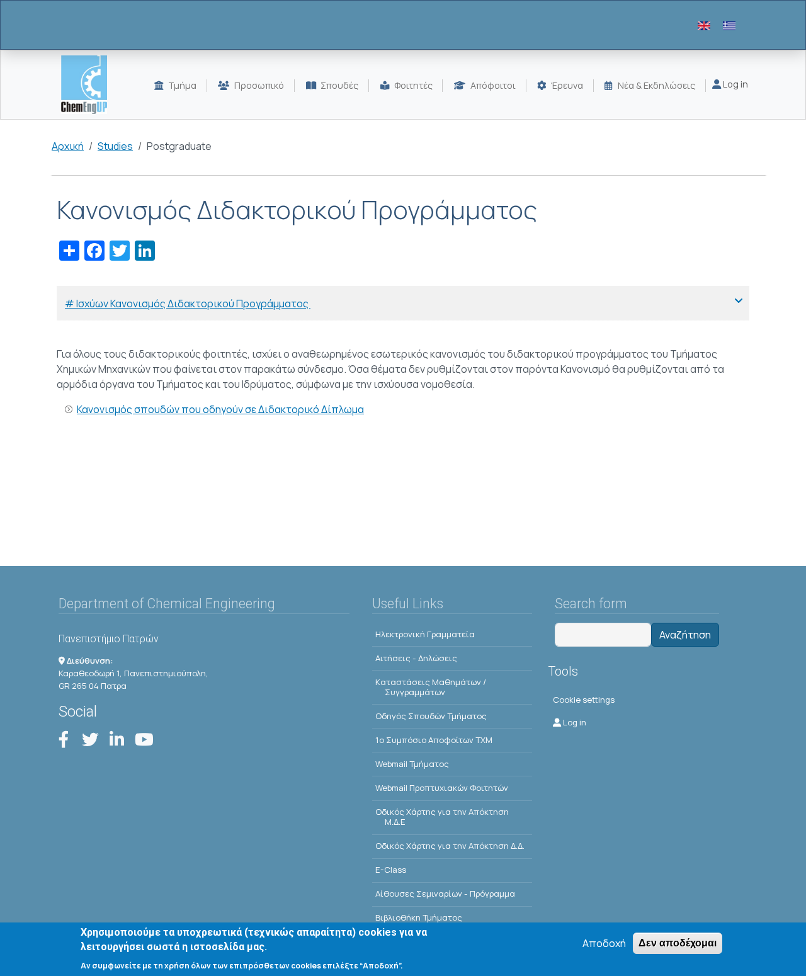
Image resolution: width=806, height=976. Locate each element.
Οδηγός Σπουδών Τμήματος (431, 716)
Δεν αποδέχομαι (678, 943)
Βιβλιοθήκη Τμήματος (418, 917)
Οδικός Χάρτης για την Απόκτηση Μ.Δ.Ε (442, 816)
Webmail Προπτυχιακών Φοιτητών (441, 787)
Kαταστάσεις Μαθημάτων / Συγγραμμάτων (430, 687)
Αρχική (68, 146)
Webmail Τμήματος (412, 763)
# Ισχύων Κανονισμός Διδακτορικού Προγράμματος (187, 303)
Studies (115, 146)
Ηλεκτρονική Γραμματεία (425, 634)
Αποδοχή (604, 943)
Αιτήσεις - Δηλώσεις (416, 658)
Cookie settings (584, 699)
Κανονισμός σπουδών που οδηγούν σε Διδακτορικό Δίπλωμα (220, 409)
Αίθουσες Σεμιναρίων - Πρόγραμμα (445, 893)
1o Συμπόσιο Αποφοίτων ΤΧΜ (433, 740)
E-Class (390, 869)
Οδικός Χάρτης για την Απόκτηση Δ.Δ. (450, 845)
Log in (734, 84)
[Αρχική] (89, 84)
